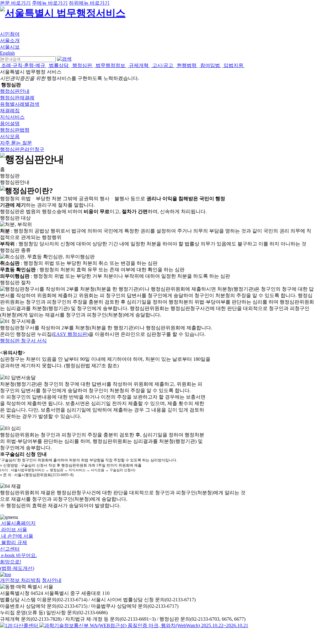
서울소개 (10, 40)
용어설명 (10, 123)
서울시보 (10, 47)
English (7, 53)
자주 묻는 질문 (16, 142)
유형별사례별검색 (19, 104)
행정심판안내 (15, 91)
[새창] (143, 625)
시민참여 (10, 34)
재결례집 (10, 110)
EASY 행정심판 (70, 334)
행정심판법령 (15, 130)
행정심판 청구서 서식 (23, 340)
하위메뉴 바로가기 (89, 3)
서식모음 (10, 136)
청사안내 (52, 580)
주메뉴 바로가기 (50, 3)
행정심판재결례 (17, 97)
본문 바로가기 (15, 3)
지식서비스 (12, 117)
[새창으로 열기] (19, 625)
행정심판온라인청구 (22, 149)
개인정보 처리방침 (20, 580)
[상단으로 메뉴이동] (5, 574)
